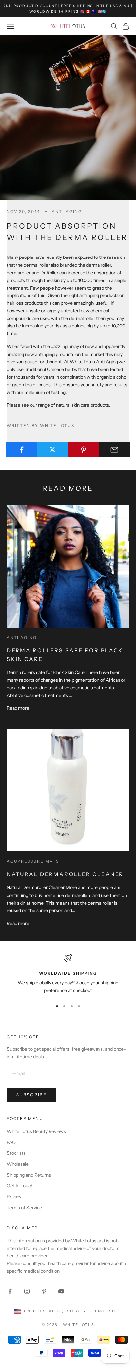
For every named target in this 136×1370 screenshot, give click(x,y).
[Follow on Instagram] (27, 1291)
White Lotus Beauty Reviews (36, 1131)
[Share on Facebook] (22, 449)
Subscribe (31, 1094)
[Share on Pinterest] (83, 449)
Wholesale (18, 1164)
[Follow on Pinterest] (44, 1291)
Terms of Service (24, 1208)
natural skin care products (82, 405)
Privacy (14, 1197)
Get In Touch (20, 1186)
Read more (18, 708)
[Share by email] (114, 449)
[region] (68, 974)
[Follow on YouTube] (61, 1291)
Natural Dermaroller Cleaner (65, 874)
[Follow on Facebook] (10, 1291)
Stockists (16, 1153)
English (105, 1311)
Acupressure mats (33, 861)
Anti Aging (67, 211)
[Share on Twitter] (52, 449)
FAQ (11, 1142)
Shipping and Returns (29, 1175)
